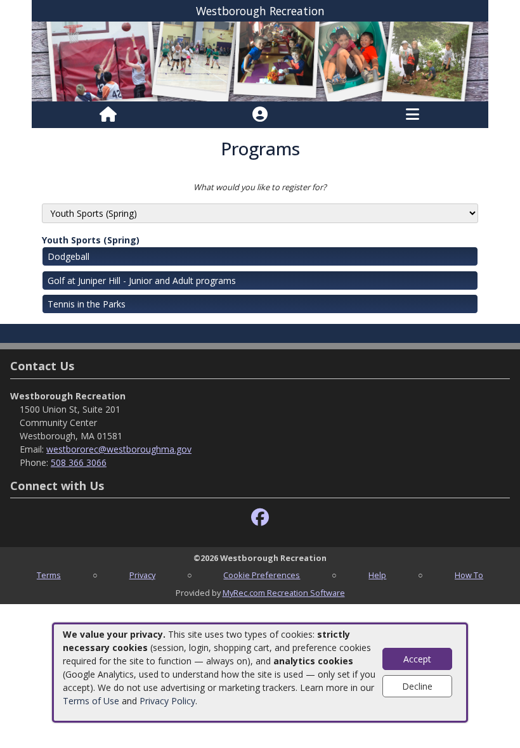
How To (469, 575)
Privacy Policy (167, 701)
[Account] (260, 114)
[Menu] (412, 114)
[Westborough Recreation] (260, 61)
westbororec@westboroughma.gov (119, 449)
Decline (417, 686)
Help (377, 575)
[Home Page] (108, 114)
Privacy (142, 575)
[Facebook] (260, 517)
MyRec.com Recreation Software (284, 592)
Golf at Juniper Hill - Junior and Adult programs (142, 280)
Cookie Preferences (261, 575)
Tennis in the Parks (87, 304)
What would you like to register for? (260, 187)
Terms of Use (91, 701)
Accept (417, 659)
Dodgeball (68, 256)
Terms (49, 575)
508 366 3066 (79, 462)
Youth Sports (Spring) (91, 240)
